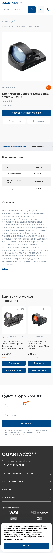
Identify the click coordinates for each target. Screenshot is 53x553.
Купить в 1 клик (13, 370)
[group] (26, 56)
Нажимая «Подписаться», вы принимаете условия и (26, 432)
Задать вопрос (38, 146)
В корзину (14, 363)
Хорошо (27, 546)
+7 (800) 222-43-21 (13, 465)
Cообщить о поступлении (26, 113)
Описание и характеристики (14, 146)
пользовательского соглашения (19, 432)
